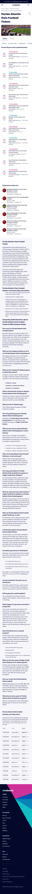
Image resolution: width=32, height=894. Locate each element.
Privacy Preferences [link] (7, 881)
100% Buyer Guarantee (18, 1)
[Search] (28, 4)
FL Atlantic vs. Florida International (15, 385)
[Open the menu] (2, 5)
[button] (4, 43)
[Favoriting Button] (29, 13)
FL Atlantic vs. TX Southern (13, 388)
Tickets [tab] (5, 38)
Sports (7, 8)
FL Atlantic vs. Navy (11, 383)
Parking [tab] (12, 38)
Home (2, 8)
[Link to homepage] (16, 5)
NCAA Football (14, 8)
